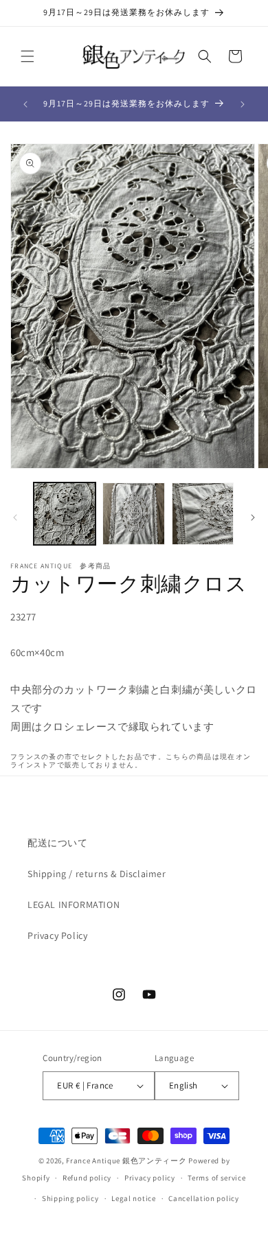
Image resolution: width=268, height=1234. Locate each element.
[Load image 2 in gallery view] (133, 513)
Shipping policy (70, 1198)
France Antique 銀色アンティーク (126, 1160)
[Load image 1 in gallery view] (65, 513)
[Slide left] (15, 517)
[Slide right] (253, 517)
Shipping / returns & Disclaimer (96, 874)
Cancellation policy (203, 1198)
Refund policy (87, 1178)
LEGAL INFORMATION (73, 904)
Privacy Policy (57, 935)
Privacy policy (149, 1178)
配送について (57, 843)
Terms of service (216, 1178)
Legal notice (133, 1198)
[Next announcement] (242, 104)
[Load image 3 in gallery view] (203, 513)
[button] (27, 56)
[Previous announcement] (25, 104)
